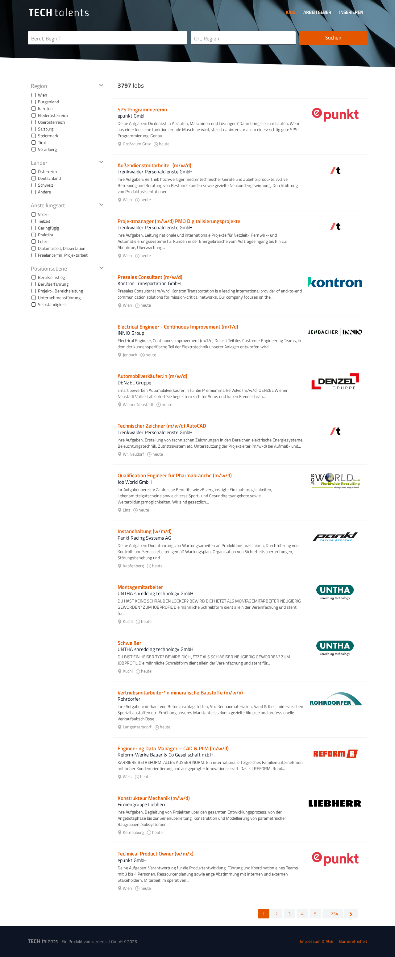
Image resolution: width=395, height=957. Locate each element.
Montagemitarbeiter (140, 587)
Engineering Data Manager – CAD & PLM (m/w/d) (173, 748)
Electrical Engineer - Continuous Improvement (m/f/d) (178, 327)
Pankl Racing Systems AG (144, 537)
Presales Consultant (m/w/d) (150, 277)
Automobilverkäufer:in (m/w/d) (152, 376)
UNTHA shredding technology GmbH (155, 593)
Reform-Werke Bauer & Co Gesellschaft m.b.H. (166, 754)
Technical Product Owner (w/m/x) (155, 854)
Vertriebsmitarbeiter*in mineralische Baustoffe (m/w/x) (180, 693)
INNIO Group (131, 333)
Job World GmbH (135, 482)
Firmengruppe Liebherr (142, 804)
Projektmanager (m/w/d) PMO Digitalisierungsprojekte (179, 221)
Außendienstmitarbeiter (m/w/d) (154, 165)
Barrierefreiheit (353, 941)
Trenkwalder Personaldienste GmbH (155, 171)
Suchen (333, 38)
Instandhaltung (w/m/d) (145, 531)
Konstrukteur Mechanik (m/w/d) (154, 798)
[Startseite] (58, 12)
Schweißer (129, 643)
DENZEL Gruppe (134, 382)
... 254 (332, 913)
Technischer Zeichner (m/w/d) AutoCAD (162, 426)
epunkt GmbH (132, 115)
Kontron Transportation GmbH (149, 283)
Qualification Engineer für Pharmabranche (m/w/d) (175, 475)
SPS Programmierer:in (142, 110)
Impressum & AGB (317, 941)
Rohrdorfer (129, 698)
